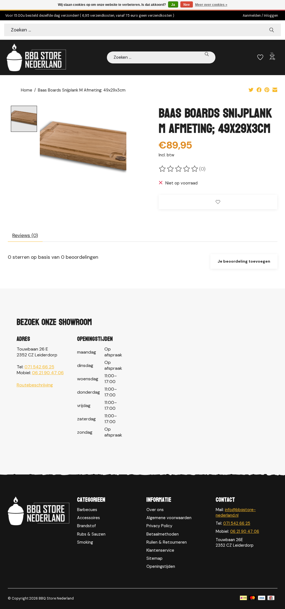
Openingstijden (160, 566)
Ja (173, 5)
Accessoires (88, 518)
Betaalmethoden (162, 534)
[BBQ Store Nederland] (36, 57)
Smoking (85, 542)
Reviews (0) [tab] (25, 235)
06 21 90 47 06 (48, 373)
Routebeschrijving (35, 385)
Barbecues (87, 509)
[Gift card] (270, 598)
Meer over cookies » (211, 5)
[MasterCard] (252, 598)
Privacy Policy (159, 526)
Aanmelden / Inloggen (260, 15)
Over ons (155, 509)
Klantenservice (160, 550)
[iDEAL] (243, 598)
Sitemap (154, 558)
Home (26, 90)
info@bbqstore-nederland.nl (236, 512)
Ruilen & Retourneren (166, 542)
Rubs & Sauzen (91, 534)
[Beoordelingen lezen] (179, 168)
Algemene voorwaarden (168, 518)
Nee (186, 5)
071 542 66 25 (39, 367)
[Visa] (261, 598)
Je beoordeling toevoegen (244, 261)
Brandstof (86, 526)
